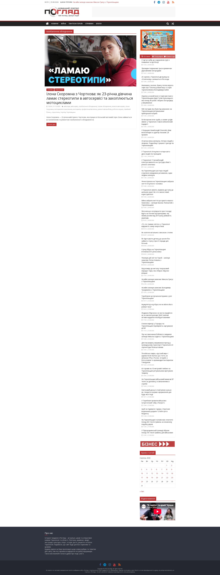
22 (167, 477)
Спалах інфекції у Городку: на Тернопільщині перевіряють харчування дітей (157, 326)
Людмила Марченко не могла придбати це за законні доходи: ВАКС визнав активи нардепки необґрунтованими (157, 315)
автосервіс (74, 106)
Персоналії (59, 90)
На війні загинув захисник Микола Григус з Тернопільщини (96, 2)
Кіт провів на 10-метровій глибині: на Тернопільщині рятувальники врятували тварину (157, 370)
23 (172, 477)
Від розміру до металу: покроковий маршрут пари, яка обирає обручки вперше (155, 270)
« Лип (142, 491)
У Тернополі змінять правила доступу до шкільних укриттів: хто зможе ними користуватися (157, 192)
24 (142, 481)
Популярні (158, 56)
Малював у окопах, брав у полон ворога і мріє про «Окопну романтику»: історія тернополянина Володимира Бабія (157, 87)
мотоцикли (77, 109)
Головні (50, 90)
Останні (147, 56)
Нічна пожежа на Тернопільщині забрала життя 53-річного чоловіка (158, 182)
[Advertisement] (133, 12)
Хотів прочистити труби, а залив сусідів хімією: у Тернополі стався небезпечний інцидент (157, 122)
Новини (54, 23)
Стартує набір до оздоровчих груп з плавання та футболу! (156, 61)
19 (152, 477)
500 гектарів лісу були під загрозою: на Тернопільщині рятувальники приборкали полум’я (157, 111)
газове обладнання (104, 106)
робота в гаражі (117, 109)
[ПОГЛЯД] (47, 23)
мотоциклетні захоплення (63, 109)
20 (157, 477)
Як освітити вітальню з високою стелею (157, 232)
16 (172, 473)
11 (147, 473)
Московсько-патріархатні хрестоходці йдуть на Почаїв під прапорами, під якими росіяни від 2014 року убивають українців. (156, 214)
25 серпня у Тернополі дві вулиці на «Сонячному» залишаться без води (155, 78)
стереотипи (56, 112)
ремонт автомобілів (104, 109)
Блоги (99, 23)
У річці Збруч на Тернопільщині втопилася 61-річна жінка (154, 250)
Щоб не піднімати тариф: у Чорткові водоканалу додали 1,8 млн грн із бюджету (156, 411)
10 (142, 473)
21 (162, 477)
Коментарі (170, 56)
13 (157, 473)
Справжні (89, 23)
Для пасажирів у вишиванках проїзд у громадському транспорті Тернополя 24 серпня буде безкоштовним (157, 345)
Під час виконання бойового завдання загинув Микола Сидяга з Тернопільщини (158, 335)
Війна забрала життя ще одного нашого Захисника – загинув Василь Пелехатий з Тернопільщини (157, 202)
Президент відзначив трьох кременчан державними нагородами (157, 69)
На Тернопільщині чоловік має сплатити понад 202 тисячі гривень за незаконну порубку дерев (157, 422)
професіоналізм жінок (89, 109)
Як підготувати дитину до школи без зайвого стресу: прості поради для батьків (156, 241)
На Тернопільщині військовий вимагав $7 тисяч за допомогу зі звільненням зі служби (158, 381)
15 (167, 473)
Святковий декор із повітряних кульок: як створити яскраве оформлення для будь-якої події (157, 392)
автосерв (67, 106)
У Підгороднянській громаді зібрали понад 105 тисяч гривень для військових (157, 431)
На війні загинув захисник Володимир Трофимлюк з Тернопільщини (156, 289)
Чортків (63, 112)
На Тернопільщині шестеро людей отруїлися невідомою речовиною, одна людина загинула (157, 173)
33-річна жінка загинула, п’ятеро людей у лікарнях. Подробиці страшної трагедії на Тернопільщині (158, 143)
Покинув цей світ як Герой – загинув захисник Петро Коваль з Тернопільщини (156, 260)
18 (147, 477)
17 (142, 477)
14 (162, 473)
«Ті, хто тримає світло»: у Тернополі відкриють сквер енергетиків (156, 225)
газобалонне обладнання (88, 106)
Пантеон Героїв (75, 23)
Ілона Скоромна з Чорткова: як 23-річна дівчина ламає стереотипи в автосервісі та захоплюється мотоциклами (89, 98)
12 (152, 473)
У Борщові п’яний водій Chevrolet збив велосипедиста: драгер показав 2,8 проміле (156, 132)
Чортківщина (70, 112)
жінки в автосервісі (118, 106)
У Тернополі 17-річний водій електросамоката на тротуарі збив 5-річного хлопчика (156, 162)
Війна (63, 23)
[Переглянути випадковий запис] (172, 23)
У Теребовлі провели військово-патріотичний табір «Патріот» (154, 402)
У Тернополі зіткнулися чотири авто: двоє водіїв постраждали (156, 152)
